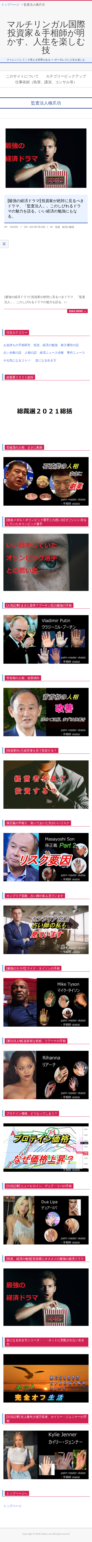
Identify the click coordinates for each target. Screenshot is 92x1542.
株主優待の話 (70, 345)
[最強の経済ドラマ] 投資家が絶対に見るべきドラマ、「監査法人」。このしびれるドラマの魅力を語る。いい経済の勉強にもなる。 (46, 208)
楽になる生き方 (45, 360)
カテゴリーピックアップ (66, 76)
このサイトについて (22, 76)
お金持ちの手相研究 (16, 345)
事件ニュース (76, 352)
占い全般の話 (12, 352)
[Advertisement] (46, 262)
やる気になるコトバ (16, 360)
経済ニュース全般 (52, 352)
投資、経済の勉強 (64, 226)
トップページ (12, 1506)
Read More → (77, 311)
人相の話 (31, 352)
